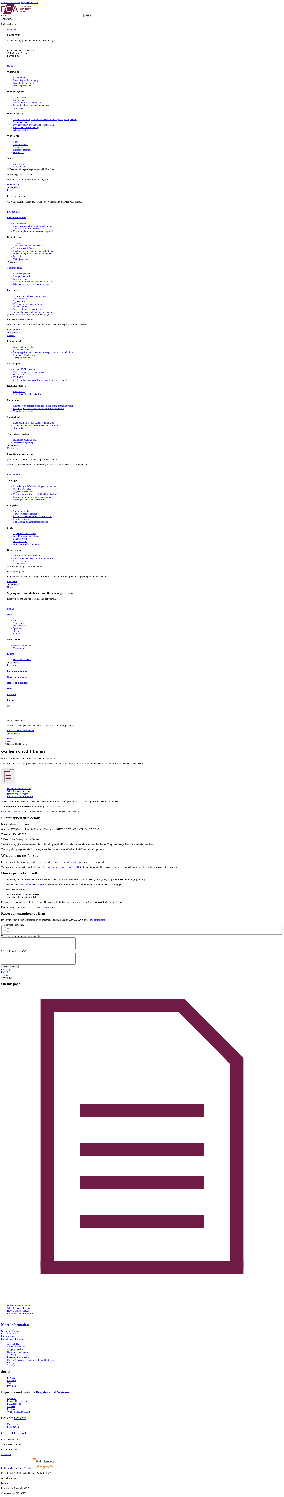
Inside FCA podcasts (22, 645)
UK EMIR (18, 377)
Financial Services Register (32, 884)
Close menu (13, 187)
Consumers (12, 448)
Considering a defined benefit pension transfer (34, 486)
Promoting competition (23, 83)
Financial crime (20, 306)
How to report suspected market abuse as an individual (38, 408)
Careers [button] (20, 1418)
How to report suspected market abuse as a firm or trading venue (43, 406)
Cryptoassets (19, 301)
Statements (18, 631)
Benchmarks (19, 391)
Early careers (19, 166)
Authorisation (19, 97)
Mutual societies (20, 259)
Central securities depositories (27, 394)
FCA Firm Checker (22, 489)
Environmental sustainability (26, 127)
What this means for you (18, 791)
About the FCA (20, 77)
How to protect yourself (18, 794)
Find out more (13, 211)
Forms (10, 700)
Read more (12, 581)
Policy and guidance (17, 671)
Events (10, 653)
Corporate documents (18, 677)
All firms (17, 243)
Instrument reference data (25, 439)
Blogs (15, 620)
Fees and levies (20, 279)
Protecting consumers (23, 85)
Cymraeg (11, 1354)
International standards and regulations (31, 105)
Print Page (6, 969)
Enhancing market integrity (25, 80)
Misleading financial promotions (28, 555)
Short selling (19, 428)
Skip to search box (29, 2)
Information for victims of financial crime (32, 497)
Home (10, 738)
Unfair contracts (20, 563)
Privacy (10, 1362)
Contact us (12, 66)
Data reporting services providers (28, 372)
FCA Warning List (9, 1333)
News (10, 587)
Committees (18, 147)
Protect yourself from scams (26, 544)
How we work (14, 184)
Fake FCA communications (26, 536)
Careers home (19, 164)
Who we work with (22, 130)
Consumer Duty (20, 298)
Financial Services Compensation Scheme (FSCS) (57, 867)
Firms (9, 190)
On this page (8, 769)
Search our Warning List (12, 811)
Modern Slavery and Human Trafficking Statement (30, 1360)
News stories (19, 623)
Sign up (10, 609)
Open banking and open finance (28, 309)
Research (11, 694)
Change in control (21, 276)
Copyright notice (15, 1349)
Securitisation (19, 374)
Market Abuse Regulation (25, 411)
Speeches (17, 628)
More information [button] (15, 1325)
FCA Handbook (14, 1403)
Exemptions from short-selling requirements (33, 422)
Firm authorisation (16, 217)
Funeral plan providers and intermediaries (32, 253)
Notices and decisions (17, 682)
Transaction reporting (23, 442)
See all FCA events (22, 659)
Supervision (18, 108)
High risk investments (23, 491)
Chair (15, 142)
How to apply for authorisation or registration (34, 231)
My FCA (11, 1398)
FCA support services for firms (27, 304)
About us (11, 29)
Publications (12, 665)
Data (9, 688)
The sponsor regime (22, 357)
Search (4, 15)
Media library (19, 648)
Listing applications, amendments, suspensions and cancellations (43, 352)
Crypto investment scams (24, 533)
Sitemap (11, 1365)
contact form (99, 919)
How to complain (21, 519)
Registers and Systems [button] (52, 1392)
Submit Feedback (9, 967)
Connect (11, 1406)
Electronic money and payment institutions (33, 251)
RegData (11, 1409)
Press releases (19, 625)
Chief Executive (20, 144)
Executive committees (23, 150)
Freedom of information (18, 1357)
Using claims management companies (30, 522)
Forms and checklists (23, 347)
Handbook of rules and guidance (28, 102)
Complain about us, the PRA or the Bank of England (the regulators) (45, 119)
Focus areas (13, 290)
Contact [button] (20, 1433)
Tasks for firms (14, 268)
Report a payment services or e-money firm (33, 558)
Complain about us (16, 1346)
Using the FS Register (11, 1331)
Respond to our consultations (20, 730)
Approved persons (21, 273)
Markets (11, 335)
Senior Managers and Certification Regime (33, 312)
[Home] (16, 13)
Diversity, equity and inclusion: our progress (33, 125)
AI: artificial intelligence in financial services (33, 296)
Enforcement (19, 100)
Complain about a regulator (25, 514)
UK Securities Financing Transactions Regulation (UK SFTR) (42, 380)
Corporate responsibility (24, 122)
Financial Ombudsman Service (67, 862)
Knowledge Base (21, 349)
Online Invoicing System (18, 1411)
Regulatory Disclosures (24, 355)
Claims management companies (27, 245)
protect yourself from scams (41, 907)
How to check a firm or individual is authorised (35, 494)
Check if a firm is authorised (26, 228)
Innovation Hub (20, 256)
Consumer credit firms (23, 248)
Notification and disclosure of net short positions (35, 425)
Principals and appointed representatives (31, 284)
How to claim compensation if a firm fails (32, 516)
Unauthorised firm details (19, 788)
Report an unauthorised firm (20, 796)
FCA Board (18, 152)
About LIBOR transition (24, 369)
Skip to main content (10, 2)
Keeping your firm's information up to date (33, 281)
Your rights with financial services (29, 499)
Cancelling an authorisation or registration (32, 226)
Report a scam (19, 561)
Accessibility (13, 1344)
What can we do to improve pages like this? (21, 936)
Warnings (17, 633)
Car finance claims (21, 511)
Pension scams (20, 541)
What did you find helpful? (13, 951)
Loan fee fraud (20, 539)
